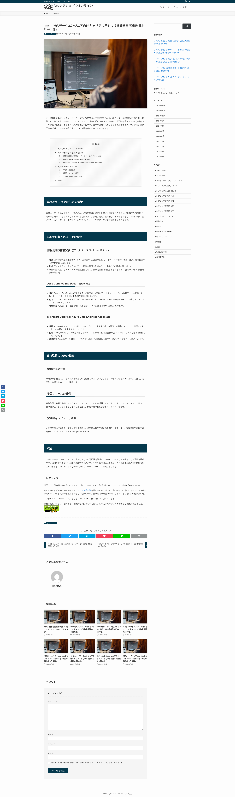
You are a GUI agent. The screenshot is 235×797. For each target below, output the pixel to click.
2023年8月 (160, 131)
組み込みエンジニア (164, 237)
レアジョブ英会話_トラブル (167, 186)
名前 (51, 734)
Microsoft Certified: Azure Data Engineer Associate (82, 162)
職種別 (158, 242)
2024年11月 (160, 111)
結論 (60, 180)
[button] (52, 536)
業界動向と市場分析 (164, 232)
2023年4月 (160, 141)
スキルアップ (51, 34)
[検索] (189, 1)
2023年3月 (160, 146)
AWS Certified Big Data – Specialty (76, 159)
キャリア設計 (161, 170)
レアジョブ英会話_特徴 (165, 201)
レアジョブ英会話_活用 (165, 196)
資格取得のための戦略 (67, 166)
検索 (186, 26)
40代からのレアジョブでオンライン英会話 (68, 7)
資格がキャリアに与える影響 (70, 148)
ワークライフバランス (164, 216)
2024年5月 (160, 126)
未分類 (158, 226)
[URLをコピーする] (139, 536)
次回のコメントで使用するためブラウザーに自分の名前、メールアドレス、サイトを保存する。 (87, 763)
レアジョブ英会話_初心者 (166, 191)
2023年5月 (160, 136)
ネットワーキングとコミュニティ (169, 181)
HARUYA (57, 586)
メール (51, 744)
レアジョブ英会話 (83, 490)
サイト (50, 753)
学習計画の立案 (69, 170)
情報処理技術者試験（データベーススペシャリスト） (83, 156)
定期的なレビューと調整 (72, 176)
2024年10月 (161, 116)
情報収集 (159, 221)
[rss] (186, 1)
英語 (158, 247)
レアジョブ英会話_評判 (165, 211)
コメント (52, 702)
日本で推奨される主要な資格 (70, 153)
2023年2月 (160, 151)
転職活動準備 (161, 252)
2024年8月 (160, 121)
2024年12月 (161, 106)
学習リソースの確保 (71, 173)
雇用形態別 (160, 257)
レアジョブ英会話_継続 (165, 206)
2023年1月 (160, 157)
